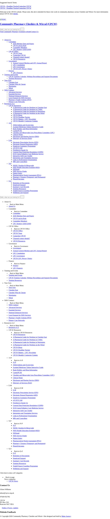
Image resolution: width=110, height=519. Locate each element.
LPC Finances (18, 73)
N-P (10, 164)
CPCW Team (17, 53)
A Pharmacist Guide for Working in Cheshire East (30, 107)
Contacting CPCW (24, 6)
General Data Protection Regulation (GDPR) (28, 152)
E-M (10, 140)
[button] (22, 29)
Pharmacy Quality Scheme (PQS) (20, 100)
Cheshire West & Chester (17, 84)
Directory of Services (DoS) (22, 138)
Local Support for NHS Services (20, 98)
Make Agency (66, 516)
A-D (10, 123)
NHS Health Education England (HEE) (26, 167)
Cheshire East (13, 82)
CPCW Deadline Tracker (21, 117)
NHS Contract (9, 90)
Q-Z (10, 181)
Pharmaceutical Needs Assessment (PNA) (27, 175)
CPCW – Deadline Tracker (9, 6)
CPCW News (13, 481)
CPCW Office (13, 51)
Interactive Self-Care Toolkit (22, 156)
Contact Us (34, 32)
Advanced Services (15, 92)
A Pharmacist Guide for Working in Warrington (29, 111)
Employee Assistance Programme (24, 146)
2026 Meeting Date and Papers (23, 44)
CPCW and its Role (19, 46)
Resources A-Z (9, 104)
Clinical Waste (18, 134)
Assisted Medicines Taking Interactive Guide (28, 127)
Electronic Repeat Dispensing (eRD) (25, 144)
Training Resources (15, 78)
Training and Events (11, 75)
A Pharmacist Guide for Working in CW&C (28, 109)
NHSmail (16, 169)
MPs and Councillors (20, 162)
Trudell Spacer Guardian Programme (25, 191)
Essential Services (15, 94)
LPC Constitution (19, 65)
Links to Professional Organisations (25, 160)
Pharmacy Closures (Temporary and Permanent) (29, 177)
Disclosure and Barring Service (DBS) (26, 136)
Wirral (11, 88)
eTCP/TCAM (17, 148)
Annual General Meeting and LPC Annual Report (30, 63)
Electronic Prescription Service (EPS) (25, 142)
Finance (11, 71)
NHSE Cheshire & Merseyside (23, 165)
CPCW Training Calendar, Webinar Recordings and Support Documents (33, 76)
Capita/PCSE (17, 131)
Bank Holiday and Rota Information (25, 129)
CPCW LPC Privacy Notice (22, 69)
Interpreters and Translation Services (25, 158)
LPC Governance (19, 67)
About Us (7, 40)
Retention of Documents (21, 183)
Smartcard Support (19, 185)
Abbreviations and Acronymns (23, 125)
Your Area (7, 80)
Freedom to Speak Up (20, 150)
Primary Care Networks (17, 102)
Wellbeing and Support (20, 193)
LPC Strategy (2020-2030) (22, 49)
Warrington (12, 86)
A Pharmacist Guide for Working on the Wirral (28, 113)
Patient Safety (17, 173)
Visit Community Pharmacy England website (15, 32)
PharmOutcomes (18, 179)
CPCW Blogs (17, 115)
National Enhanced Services (18, 96)
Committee (12, 42)
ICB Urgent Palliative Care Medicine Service (28, 154)
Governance (13, 61)
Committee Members (20, 47)
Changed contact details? (21, 57)
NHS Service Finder (20, 171)
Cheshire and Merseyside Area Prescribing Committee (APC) (33, 133)
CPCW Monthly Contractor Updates (25, 121)
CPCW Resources (19, 59)
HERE (15, 14)
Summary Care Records (21, 187)
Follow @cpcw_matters (10, 508)
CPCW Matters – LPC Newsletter (24, 119)
